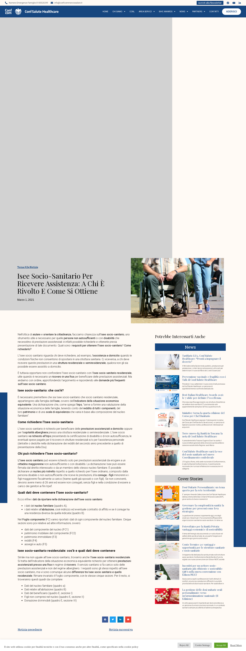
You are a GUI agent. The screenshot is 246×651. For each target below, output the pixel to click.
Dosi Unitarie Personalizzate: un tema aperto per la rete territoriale (203, 489)
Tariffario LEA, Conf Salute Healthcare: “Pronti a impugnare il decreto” (201, 358)
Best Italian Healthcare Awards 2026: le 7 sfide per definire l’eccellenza (203, 396)
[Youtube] (234, 3)
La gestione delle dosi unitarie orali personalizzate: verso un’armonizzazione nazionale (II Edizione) (202, 594)
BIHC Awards (165, 11)
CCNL (132, 11)
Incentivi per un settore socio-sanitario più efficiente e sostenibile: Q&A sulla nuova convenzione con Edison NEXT (202, 570)
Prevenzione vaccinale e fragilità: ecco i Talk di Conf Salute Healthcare (204, 378)
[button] (105, 620)
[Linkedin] (239, 3)
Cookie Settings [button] (202, 645)
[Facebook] (228, 3)
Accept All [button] (221, 645)
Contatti (214, 11)
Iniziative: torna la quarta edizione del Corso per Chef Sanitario (203, 414)
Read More (236, 645)
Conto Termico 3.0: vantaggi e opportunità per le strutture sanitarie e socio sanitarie (203, 547)
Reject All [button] (184, 645)
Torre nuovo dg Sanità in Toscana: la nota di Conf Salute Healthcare (202, 435)
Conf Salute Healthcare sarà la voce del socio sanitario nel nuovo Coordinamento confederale (202, 454)
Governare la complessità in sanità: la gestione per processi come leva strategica (203, 508)
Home (105, 11)
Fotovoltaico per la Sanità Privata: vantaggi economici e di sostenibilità (202, 528)
